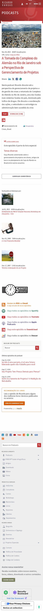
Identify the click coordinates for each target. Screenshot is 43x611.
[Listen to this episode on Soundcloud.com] (21, 120)
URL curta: (11, 55)
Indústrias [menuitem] (9, 486)
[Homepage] (7, 5)
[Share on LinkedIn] (9, 79)
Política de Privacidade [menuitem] (14, 552)
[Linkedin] (3, 435)
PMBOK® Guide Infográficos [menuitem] (15, 459)
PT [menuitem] (30, 4)
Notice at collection (12, 608)
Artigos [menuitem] (8, 463)
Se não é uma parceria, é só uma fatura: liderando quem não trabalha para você (18, 363)
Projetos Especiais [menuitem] (12, 543)
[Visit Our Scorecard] (17, 594)
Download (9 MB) (16, 114)
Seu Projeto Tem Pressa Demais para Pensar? (21, 371)
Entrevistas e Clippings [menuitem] (14, 530)
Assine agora (8, 580)
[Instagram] (7, 435)
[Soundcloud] (24, 435)
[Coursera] (36, 435)
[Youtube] (15, 435)
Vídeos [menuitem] (8, 471)
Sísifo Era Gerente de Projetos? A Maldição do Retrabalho (21, 379)
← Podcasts (5, 23)
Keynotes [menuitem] (9, 510)
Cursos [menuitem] (8, 494)
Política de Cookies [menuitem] (12, 556)
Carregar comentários (21, 176)
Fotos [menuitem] (7, 475)
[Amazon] (32, 435)
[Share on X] (13, 79)
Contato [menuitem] (9, 548)
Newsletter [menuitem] (10, 538)
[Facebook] (11, 435)
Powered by (8, 408)
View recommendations (14, 403)
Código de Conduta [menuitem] (13, 560)
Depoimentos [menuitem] (11, 518)
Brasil (9, 129)
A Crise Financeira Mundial (11, 241)
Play (5, 114)
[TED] (19, 435)
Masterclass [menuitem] (10, 502)
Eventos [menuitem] (9, 534)
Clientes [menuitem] (9, 514)
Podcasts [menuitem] (8, 455)
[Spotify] (28, 435)
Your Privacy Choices (19, 603)
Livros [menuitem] (8, 506)
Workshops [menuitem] (10, 498)
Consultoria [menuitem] (10, 490)
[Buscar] (37, 348)
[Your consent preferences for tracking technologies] (39, 607)
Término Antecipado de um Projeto (14, 268)
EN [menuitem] (27, 4)
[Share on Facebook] (17, 79)
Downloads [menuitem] (9, 467)
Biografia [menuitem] (9, 526)
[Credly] (3, 438)
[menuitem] (22, 4)
